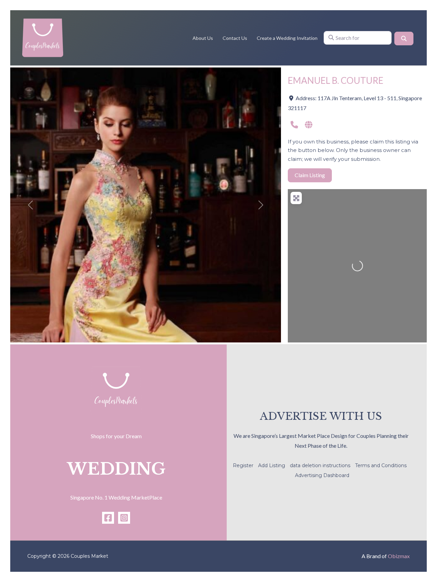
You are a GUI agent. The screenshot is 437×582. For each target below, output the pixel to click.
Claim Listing (310, 175)
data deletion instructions (320, 465)
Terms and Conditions (381, 465)
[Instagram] (124, 518)
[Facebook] (108, 518)
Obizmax (399, 556)
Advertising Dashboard (322, 475)
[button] (30, 204)
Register (243, 465)
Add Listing (271, 465)
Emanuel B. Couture (335, 80)
